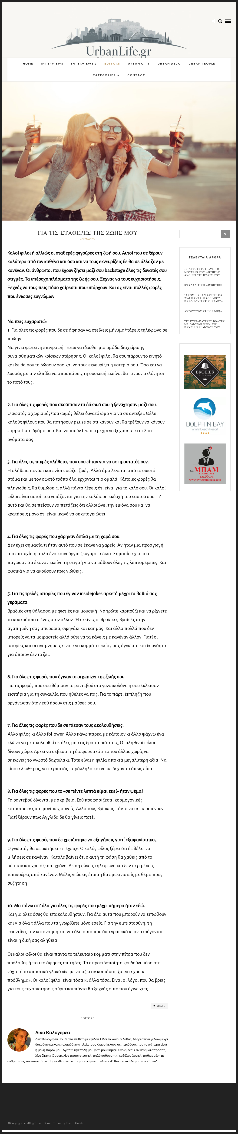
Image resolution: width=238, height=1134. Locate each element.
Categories (104, 75)
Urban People (201, 63)
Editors (112, 63)
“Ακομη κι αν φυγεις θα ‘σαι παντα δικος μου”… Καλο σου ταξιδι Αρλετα (203, 298)
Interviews (52, 63)
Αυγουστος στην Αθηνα (203, 311)
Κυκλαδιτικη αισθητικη (203, 285)
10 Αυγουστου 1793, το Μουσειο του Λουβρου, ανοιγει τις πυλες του (202, 272)
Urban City (139, 63)
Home (28, 63)
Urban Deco (169, 63)
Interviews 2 (84, 63)
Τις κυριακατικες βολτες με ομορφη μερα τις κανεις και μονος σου (204, 324)
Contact (136, 75)
